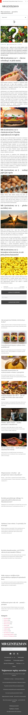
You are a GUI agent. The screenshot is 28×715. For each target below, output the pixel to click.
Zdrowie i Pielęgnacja (9, 636)
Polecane (6, 631)
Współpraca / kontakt (14, 708)
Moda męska (7, 622)
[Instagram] (14, 653)
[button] (25, 17)
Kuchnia (6, 618)
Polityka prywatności (14, 706)
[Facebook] (10, 653)
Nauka (5, 625)
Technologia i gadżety (9, 634)
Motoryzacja (7, 623)
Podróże (6, 629)
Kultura (6, 620)
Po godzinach (7, 627)
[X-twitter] (17, 653)
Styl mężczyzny (7, 632)
